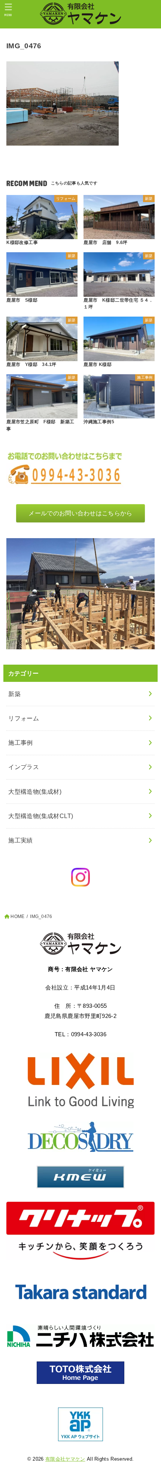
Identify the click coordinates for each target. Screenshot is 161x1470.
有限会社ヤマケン (65, 1459)
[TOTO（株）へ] (80, 1372)
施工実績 (20, 840)
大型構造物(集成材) (34, 791)
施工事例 (20, 742)
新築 (14, 693)
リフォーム (23, 718)
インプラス (23, 766)
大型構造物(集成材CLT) (40, 815)
